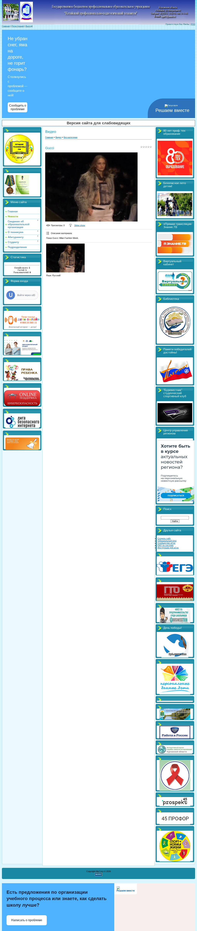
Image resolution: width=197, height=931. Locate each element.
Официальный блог (167, 541)
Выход (29, 26)
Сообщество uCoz (166, 543)
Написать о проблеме (26, 920)
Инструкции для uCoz (168, 548)
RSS (193, 24)
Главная (6, 26)
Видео (58, 137)
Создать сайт (164, 538)
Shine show (79, 225)
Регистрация (18, 26)
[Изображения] (65, 258)
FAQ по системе (166, 545)
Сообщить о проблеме (17, 107)
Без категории (70, 137)
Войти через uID (26, 295)
